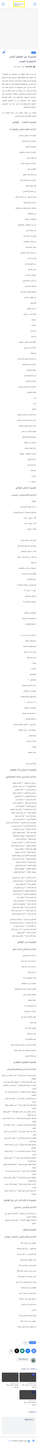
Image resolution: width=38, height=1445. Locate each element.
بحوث (10, 1441)
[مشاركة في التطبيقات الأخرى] (11, 1351)
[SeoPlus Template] (29, 1441)
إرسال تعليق (29, 1419)
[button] (28, 1351)
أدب (34, 52)
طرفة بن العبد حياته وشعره (12, 1386)
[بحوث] (19, 4)
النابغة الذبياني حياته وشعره (30, 1404)
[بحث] (3, 4)
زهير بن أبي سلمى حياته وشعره (29, 1386)
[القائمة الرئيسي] (34, 4)
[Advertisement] (19, 29)
